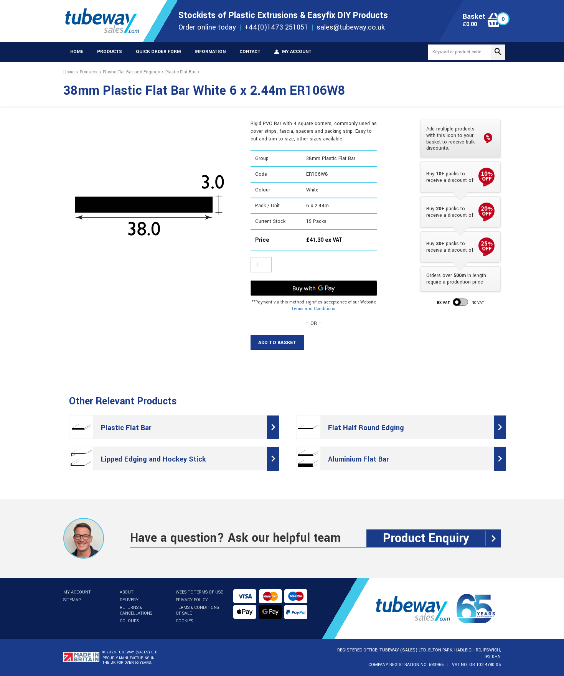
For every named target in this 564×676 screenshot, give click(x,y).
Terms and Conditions (313, 309)
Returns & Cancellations (136, 610)
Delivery (129, 600)
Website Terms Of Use (199, 592)
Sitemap (72, 600)
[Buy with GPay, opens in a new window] (314, 288)
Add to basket (277, 342)
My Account (77, 592)
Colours (129, 621)
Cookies (184, 621)
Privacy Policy (192, 600)
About (127, 592)
